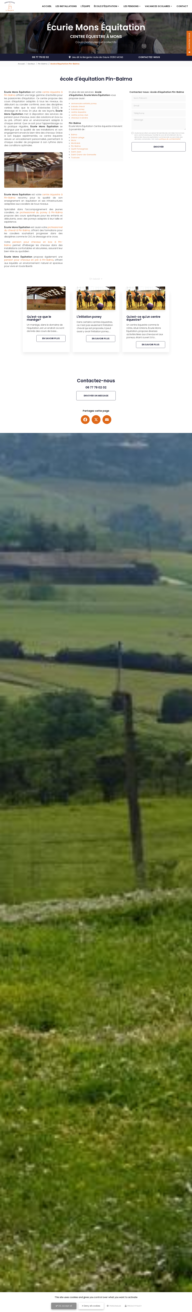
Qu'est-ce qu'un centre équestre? (143, 318)
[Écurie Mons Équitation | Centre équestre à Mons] (9, 6)
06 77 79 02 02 (40, 57)
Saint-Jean (76, 152)
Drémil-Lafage (77, 137)
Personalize (115, 1306)
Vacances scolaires (157, 6)
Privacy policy (134, 1306)
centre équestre (78, 112)
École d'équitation (105, 6)
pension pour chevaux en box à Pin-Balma (33, 243)
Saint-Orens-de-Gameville (83, 154)
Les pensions (131, 6)
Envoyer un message (96, 395)
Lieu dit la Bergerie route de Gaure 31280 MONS (97, 57)
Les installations (66, 6)
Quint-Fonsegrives (79, 149)
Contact (182, 6)
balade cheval (78, 106)
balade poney (77, 109)
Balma (74, 134)
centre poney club (79, 115)
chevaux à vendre (79, 118)
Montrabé (75, 143)
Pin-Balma (42, 63)
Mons (73, 140)
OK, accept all (65, 1305)
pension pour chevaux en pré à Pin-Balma (28, 259)
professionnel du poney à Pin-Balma (41, 212)
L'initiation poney (89, 317)
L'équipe (85, 6)
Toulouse (75, 157)
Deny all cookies (91, 1305)
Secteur (31, 63)
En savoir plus (51, 338)
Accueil (47, 6)
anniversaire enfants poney (84, 103)
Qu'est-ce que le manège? (39, 318)
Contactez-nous (149, 57)
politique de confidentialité (169, 139)
